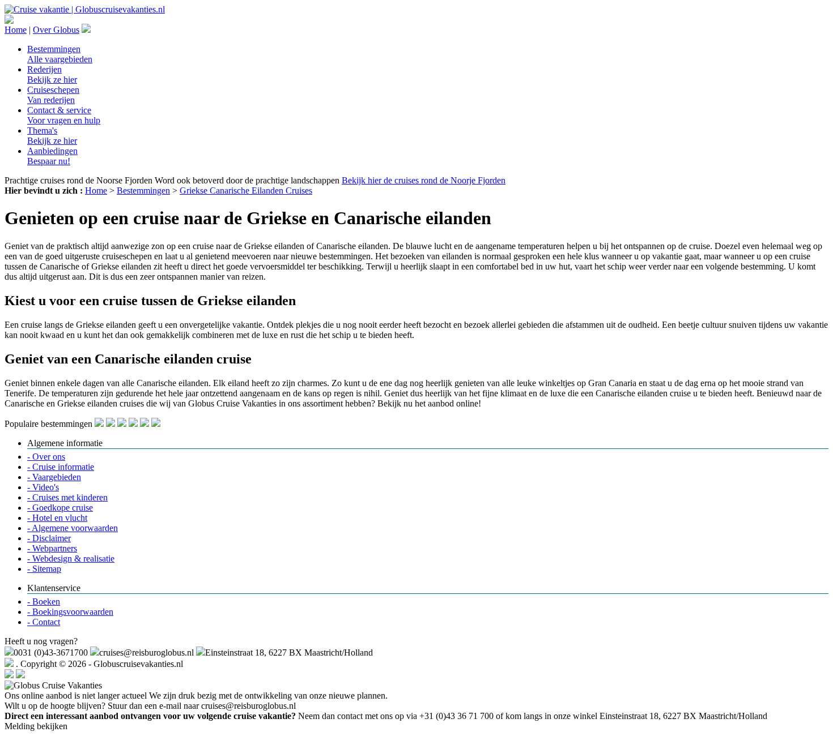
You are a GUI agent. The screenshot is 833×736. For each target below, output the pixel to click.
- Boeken (43, 601)
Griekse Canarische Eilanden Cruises (246, 190)
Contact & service (63, 115)
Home (16, 30)
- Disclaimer (49, 538)
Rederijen (52, 74)
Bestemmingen (59, 54)
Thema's (52, 136)
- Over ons (46, 456)
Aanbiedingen (52, 156)
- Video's (43, 487)
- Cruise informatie (60, 467)
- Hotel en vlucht (57, 518)
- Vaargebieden (54, 477)
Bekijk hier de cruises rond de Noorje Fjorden (423, 180)
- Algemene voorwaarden (72, 528)
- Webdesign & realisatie (70, 558)
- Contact (43, 622)
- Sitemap (44, 569)
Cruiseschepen (53, 95)
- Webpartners (52, 548)
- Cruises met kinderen (67, 497)
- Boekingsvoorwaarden (70, 612)
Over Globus (56, 30)
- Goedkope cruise (60, 507)
